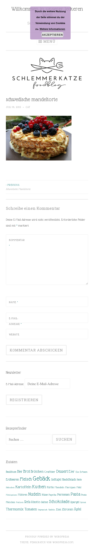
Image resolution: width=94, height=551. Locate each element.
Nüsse (45, 494)
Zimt (58, 509)
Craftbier (49, 471)
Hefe (79, 479)
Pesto (84, 494)
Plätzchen (10, 502)
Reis (27, 502)
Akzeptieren (52, 35)
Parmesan (63, 494)
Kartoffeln (23, 487)
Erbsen (83, 471)
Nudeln (34, 494)
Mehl (79, 487)
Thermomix (15, 509)
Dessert (62, 471)
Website (14, 334)
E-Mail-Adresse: (15, 384)
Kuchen (39, 486)
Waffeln (51, 509)
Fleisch (26, 478)
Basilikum (11, 471)
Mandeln (59, 487)
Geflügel (56, 479)
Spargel (74, 502)
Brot (26, 471)
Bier (19, 471)
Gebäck (41, 478)
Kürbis (50, 487)
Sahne (44, 502)
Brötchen (37, 471)
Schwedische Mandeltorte (18, 187)
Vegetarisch (42, 509)
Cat (28, 107)
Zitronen (67, 509)
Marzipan (70, 487)
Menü (49, 41)
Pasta (75, 494)
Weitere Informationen (52, 29)
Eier (72, 471)
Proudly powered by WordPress (47, 536)
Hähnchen (10, 487)
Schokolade (59, 501)
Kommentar (17, 243)
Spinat (83, 502)
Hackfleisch (69, 479)
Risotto (35, 502)
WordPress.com (62, 542)
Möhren (22, 494)
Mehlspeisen (11, 495)
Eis (77, 471)
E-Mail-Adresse (15, 321)
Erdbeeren (12, 479)
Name (13, 302)
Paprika (52, 494)
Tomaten (30, 509)
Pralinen (20, 502)
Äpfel (77, 509)
